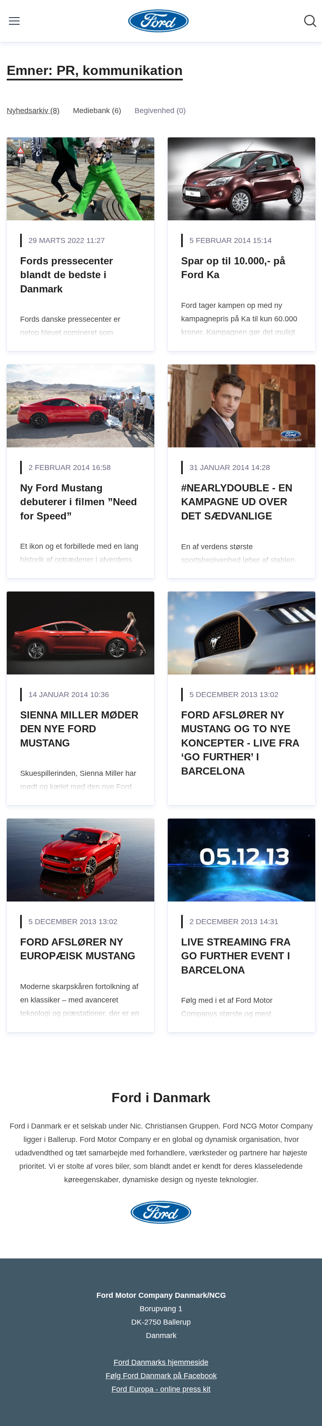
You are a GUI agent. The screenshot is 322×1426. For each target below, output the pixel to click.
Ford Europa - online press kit (161, 1389)
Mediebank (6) (97, 110)
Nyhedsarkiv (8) (33, 110)
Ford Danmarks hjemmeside (161, 1362)
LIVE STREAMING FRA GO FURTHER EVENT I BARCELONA (235, 956)
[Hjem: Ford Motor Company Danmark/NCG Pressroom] (159, 21)
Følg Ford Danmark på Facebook (161, 1376)
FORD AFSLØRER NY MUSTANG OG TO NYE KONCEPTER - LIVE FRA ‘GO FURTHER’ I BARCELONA (240, 743)
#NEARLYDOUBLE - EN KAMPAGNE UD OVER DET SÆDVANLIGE (236, 502)
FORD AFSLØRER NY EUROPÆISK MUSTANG (77, 949)
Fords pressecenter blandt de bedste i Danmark (66, 274)
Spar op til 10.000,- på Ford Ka (233, 268)
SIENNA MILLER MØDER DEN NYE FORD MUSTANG (79, 729)
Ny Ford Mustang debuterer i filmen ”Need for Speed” (78, 502)
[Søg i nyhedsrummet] (310, 21)
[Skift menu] (14, 21)
